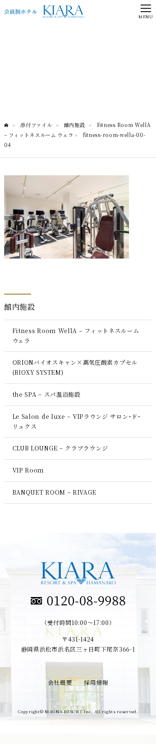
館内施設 (19, 306)
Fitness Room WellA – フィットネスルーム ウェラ (75, 335)
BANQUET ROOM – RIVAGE (54, 492)
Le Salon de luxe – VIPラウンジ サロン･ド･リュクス (76, 421)
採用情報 (96, 682)
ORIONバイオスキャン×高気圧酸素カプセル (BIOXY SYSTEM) (75, 367)
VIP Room (28, 470)
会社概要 (60, 682)
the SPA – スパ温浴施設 (46, 394)
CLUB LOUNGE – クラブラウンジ (60, 448)
